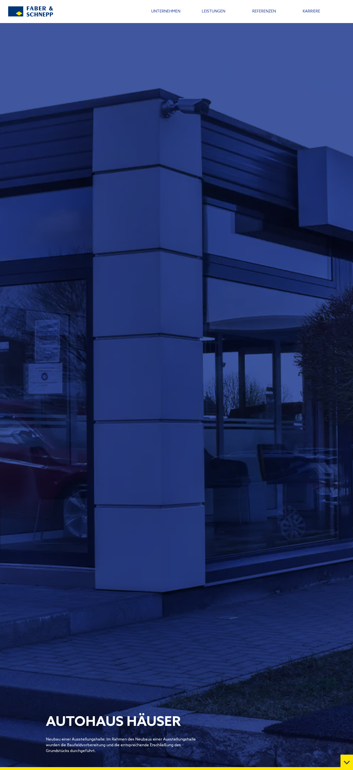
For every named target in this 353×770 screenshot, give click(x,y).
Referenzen (264, 11)
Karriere (311, 11)
